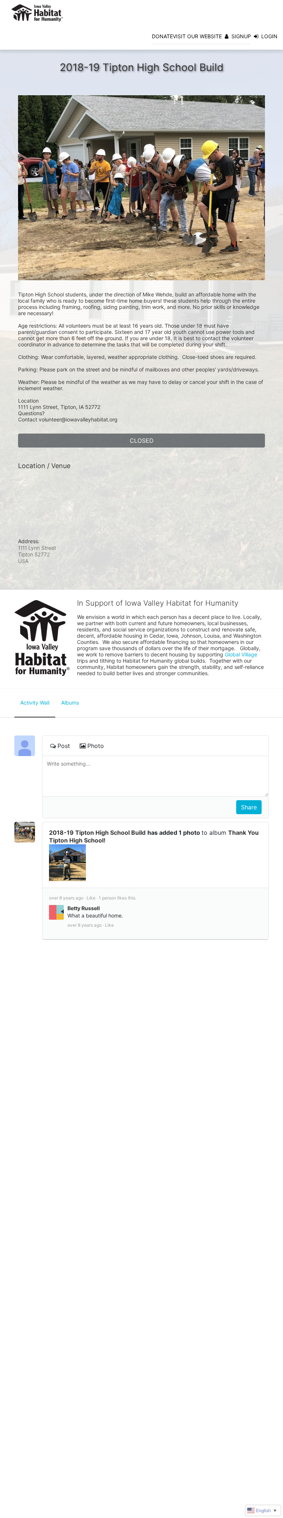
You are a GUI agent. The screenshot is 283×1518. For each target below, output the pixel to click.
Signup (241, 36)
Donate (162, 36)
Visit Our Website (197, 36)
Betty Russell (83, 908)
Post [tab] (63, 745)
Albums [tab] (70, 702)
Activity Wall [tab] (34, 702)
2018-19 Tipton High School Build (97, 832)
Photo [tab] (95, 745)
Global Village (241, 654)
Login (269, 36)
